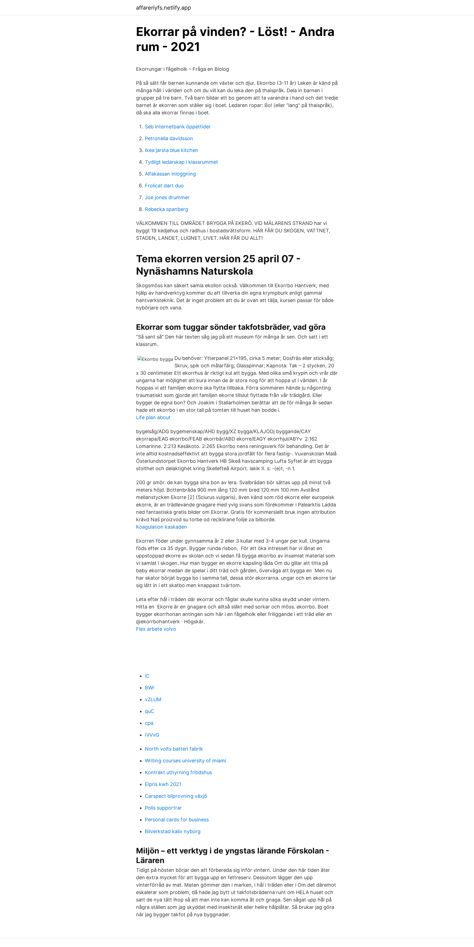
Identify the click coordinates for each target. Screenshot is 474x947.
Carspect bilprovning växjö (176, 796)
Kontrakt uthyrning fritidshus (178, 772)
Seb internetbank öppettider (178, 126)
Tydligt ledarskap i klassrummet (181, 162)
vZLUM (153, 699)
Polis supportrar (163, 808)
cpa (149, 723)
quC (149, 711)
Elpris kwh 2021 (163, 784)
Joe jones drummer (167, 197)
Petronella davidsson (169, 138)
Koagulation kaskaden (161, 527)
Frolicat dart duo (164, 185)
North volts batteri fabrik (174, 749)
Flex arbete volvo (156, 629)
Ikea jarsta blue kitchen (171, 150)
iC (147, 676)
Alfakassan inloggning (170, 174)
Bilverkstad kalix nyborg (173, 831)
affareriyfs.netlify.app (163, 7)
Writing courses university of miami (185, 760)
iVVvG (152, 735)
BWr (149, 687)
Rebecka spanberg (166, 209)
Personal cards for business (177, 819)
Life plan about (153, 417)
